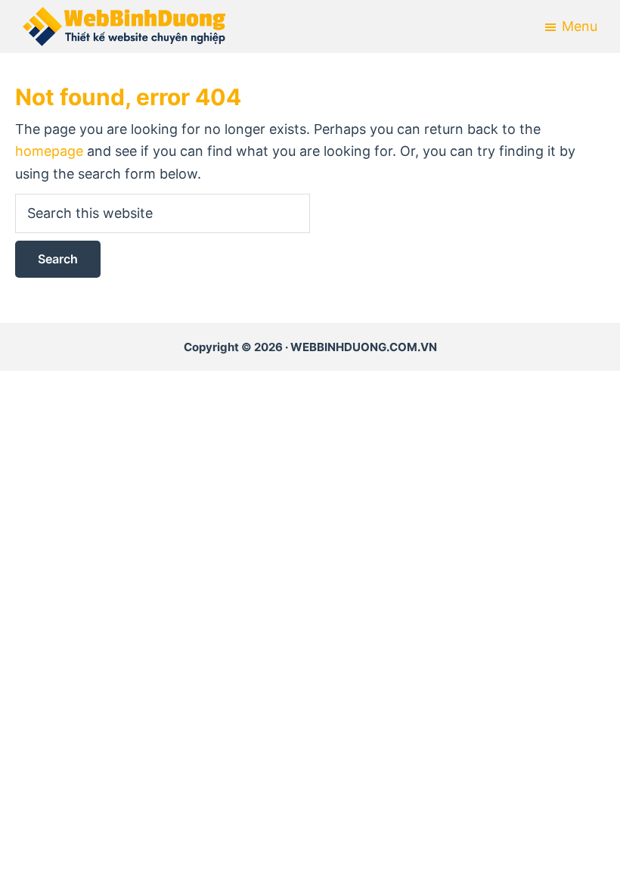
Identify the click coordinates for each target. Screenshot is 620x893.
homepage (49, 151)
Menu (579, 26)
